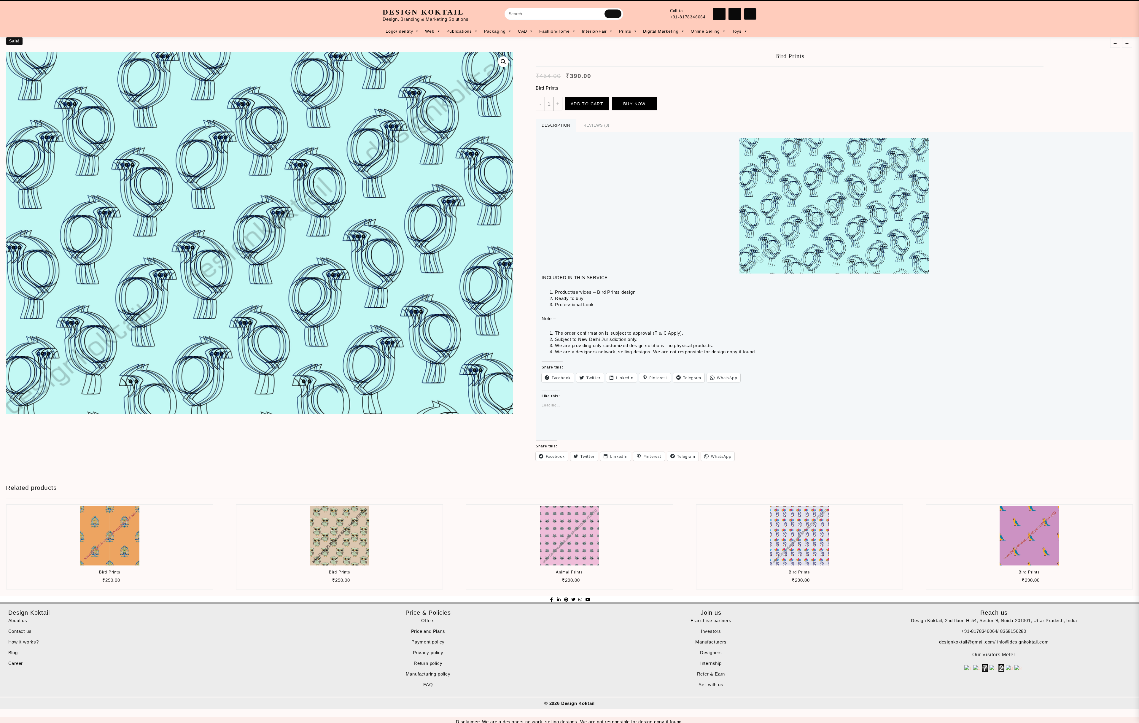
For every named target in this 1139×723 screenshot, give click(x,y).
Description (556, 125)
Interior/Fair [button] (594, 31)
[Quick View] (109, 582)
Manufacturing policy (428, 673)
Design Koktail (423, 12)
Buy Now (634, 103)
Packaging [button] (495, 31)
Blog (13, 652)
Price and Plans (428, 631)
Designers (711, 652)
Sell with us (711, 684)
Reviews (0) (596, 125)
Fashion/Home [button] (554, 31)
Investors (711, 631)
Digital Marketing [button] (661, 31)
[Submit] (613, 13)
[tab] (556, 125)
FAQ (428, 684)
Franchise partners (711, 620)
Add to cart (587, 103)
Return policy (428, 663)
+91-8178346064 (688, 17)
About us (17, 620)
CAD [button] (522, 31)
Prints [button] (625, 31)
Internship (711, 663)
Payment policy (428, 641)
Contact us (20, 631)
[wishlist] (120, 582)
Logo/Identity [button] (399, 31)
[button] (259, 233)
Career (15, 663)
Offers (428, 620)
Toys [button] (737, 31)
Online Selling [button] (705, 31)
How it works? (23, 641)
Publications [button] (459, 31)
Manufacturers (710, 641)
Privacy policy (428, 652)
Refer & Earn (711, 673)
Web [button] (429, 31)
